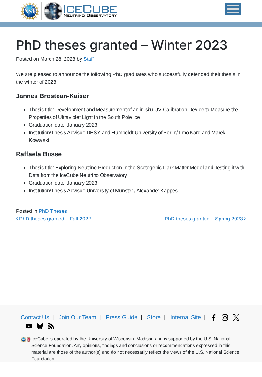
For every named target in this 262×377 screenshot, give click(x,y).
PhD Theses (53, 211)
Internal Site (185, 317)
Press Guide (121, 317)
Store (154, 317)
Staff (88, 59)
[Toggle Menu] (233, 9)
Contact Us (35, 317)
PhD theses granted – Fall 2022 (54, 218)
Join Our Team (77, 317)
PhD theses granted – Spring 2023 (204, 218)
